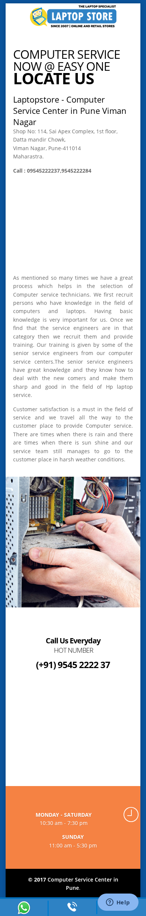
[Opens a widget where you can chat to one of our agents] (118, 903)
